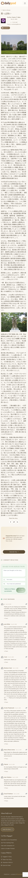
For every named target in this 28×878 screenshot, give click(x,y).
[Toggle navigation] (25, 3)
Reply (6, 618)
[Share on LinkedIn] (17, 522)
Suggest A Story (7, 856)
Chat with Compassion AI (7, 845)
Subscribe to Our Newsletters (9, 840)
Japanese (6, 28)
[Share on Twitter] (14, 522)
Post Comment (20, 590)
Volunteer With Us (8, 862)
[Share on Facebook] (10, 522)
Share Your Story (7, 859)
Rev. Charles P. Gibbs (15, 17)
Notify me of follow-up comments (9, 590)
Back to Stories (6, 10)
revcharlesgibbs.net (16, 24)
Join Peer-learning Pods (7, 843)
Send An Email (6, 865)
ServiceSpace (20, 874)
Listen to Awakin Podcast (8, 848)
